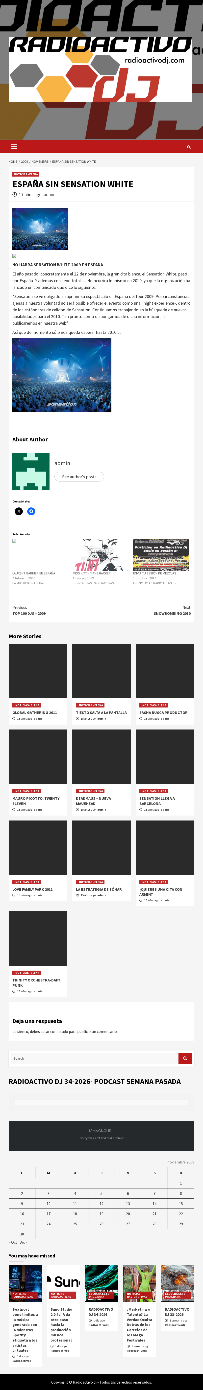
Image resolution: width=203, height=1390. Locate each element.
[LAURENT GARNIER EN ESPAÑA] (40, 555)
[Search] (189, 147)
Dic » (23, 1242)
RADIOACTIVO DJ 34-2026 (101, 1312)
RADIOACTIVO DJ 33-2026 (177, 1312)
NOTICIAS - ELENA (26, 174)
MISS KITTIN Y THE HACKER (92, 573)
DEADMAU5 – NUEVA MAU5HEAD (93, 801)
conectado (59, 1031)
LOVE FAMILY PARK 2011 (32, 889)
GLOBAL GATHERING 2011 (34, 712)
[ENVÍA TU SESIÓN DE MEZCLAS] (161, 555)
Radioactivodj (22, 1361)
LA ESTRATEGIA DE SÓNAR (99, 889)
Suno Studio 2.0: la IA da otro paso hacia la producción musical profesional (61, 1325)
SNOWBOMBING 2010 (172, 610)
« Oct (13, 1242)
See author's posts (79, 476)
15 (181, 1203)
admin (49, 194)
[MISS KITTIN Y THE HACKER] (100, 555)
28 (154, 1223)
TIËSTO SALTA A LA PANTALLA (101, 712)
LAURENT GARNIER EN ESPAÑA (33, 573)
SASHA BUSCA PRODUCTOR (163, 712)
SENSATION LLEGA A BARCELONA (157, 801)
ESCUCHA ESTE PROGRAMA (99, 1295)
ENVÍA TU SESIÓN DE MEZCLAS (154, 573)
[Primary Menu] (13, 146)
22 (181, 1213)
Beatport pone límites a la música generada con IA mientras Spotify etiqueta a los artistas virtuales (25, 1330)
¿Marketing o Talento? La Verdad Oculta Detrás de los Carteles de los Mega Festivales (139, 1325)
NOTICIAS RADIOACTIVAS (23, 1295)
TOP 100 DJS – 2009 (29, 610)
